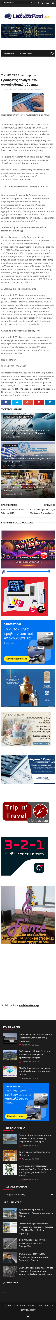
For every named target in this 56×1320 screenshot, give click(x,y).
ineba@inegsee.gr (45, 389)
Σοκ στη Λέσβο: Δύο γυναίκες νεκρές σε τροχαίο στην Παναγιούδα (33, 1243)
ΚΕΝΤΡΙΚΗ (9, 53)
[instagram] (53, 3)
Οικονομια (37, 89)
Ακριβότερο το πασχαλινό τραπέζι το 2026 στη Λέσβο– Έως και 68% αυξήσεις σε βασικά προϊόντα (26, 487)
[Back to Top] (28, 1316)
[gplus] (47, 3)
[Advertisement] (28, 976)
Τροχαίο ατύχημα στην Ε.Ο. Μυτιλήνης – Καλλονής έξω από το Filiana (36, 1212)
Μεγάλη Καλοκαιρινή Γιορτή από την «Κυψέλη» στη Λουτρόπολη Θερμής (34, 1071)
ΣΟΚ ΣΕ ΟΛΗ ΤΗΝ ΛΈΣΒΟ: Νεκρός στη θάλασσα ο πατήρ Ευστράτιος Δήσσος (34, 1257)
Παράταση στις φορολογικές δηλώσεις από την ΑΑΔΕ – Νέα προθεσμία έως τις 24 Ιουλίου (26, 431)
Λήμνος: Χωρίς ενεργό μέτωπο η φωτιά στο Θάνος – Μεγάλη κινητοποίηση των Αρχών (35, 1138)
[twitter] (43, 3)
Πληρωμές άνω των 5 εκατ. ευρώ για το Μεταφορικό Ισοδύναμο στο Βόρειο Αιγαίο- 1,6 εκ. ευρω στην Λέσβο (27, 458)
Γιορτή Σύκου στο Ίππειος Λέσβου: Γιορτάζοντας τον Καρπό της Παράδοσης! (36, 1037)
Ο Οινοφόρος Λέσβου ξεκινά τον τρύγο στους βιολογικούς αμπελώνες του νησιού (34, 1054)
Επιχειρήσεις (10, 474)
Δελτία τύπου (10, 445)
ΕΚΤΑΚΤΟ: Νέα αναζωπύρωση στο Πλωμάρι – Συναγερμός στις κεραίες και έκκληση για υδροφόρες (36, 1271)
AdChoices (7, 1292)
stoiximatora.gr (29, 1005)
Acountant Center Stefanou (18, 417)
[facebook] (38, 3)
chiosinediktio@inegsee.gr (19, 389)
